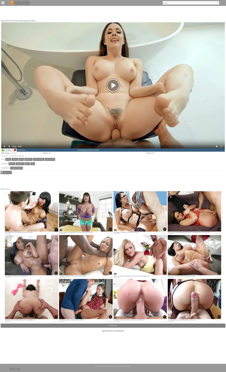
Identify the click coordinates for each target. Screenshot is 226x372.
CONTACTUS (113, 366)
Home (96, 366)
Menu (3, 3)
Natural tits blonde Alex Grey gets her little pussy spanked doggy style (131, 276)
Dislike (15, 150)
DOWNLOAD (21, 150)
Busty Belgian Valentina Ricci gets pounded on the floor (19, 232)
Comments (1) (7, 172)
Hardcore (20, 163)
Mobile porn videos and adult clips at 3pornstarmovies (20, 3)
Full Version (14, 369)
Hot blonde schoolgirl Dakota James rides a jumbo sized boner (129, 320)
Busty (8, 159)
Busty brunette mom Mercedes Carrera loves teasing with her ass (76, 232)
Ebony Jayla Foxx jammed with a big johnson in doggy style (20, 320)
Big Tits (12, 163)
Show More (113, 325)
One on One (50, 159)
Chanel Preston (16, 168)
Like (3, 150)
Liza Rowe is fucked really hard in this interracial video (73, 276)
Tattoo (14, 159)
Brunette (28, 159)
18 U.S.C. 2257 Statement (123, 366)
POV (32, 163)
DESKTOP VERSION (104, 366)
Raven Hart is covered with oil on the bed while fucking (181, 276)
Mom (21, 159)
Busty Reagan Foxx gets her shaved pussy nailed (125, 232)
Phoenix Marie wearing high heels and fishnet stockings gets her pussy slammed (188, 232)
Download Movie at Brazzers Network (88, 150)
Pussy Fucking (38, 159)
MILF (27, 163)
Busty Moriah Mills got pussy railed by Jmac (16, 276)
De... (8, 153)
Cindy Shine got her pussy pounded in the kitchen (71, 320)
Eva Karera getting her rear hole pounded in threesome (182, 320)
